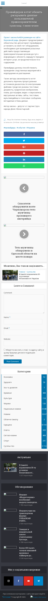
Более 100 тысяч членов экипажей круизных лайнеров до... (27, 552)
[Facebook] (18, 581)
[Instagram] (8, 581)
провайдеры (10, 127)
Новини (22, 272)
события (21, 127)
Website (7, 339)
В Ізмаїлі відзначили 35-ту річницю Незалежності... (27, 469)
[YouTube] (28, 581)
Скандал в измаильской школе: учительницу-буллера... (26, 534)
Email (7, 328)
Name (7, 317)
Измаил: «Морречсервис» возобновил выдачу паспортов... (28, 498)
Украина (31, 127)
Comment (8, 293)
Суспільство (31, 272)
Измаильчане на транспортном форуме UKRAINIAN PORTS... (27, 516)
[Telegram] (38, 581)
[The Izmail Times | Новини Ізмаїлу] (24, 3)
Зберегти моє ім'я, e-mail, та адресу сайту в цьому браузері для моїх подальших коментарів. (24, 353)
